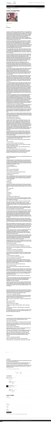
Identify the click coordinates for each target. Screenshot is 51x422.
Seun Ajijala (8, 27)
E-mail (7, 406)
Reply (10, 379)
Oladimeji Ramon (11, 385)
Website (7, 409)
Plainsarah (10, 377)
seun (12, 381)
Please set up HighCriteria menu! (11, 6)
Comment (7, 396)
